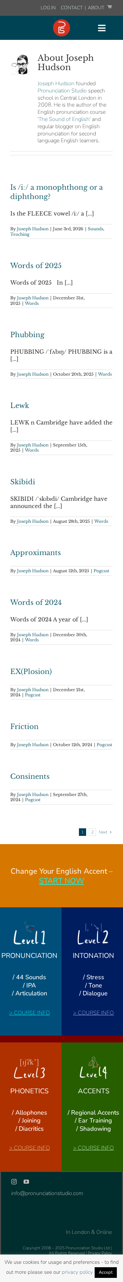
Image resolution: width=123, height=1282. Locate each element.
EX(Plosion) (31, 671)
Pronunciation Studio (62, 91)
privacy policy (77, 1272)
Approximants (35, 553)
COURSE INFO (32, 1013)
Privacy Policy (100, 1253)
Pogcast (101, 570)
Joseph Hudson (56, 83)
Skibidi (22, 482)
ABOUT (96, 7)
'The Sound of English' (64, 119)
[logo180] (61, 22)
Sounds (95, 228)
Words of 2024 (36, 602)
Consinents (30, 776)
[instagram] (14, 1181)
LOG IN (48, 7)
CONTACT (72, 7)
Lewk (19, 405)
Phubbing (27, 335)
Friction (24, 726)
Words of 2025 (36, 266)
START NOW (61, 881)
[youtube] (26, 1181)
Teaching (19, 234)
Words (32, 303)
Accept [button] (106, 1272)
